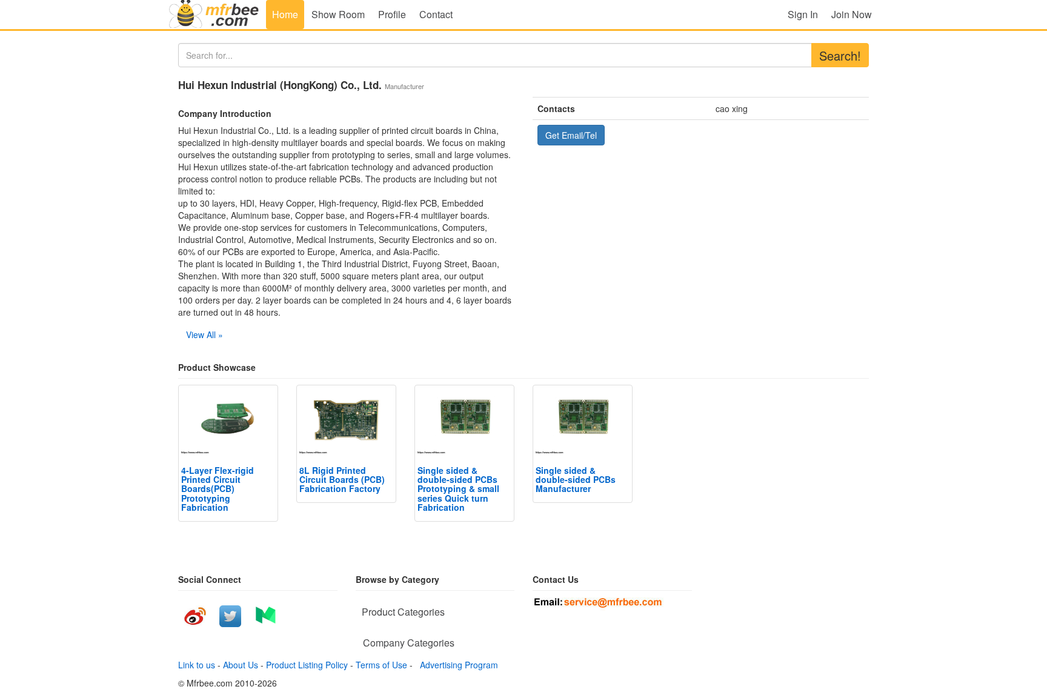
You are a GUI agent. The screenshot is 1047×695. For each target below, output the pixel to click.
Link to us (196, 665)
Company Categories (408, 643)
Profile (392, 14)
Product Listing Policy (307, 665)
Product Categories (403, 612)
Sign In (803, 14)
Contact (436, 14)
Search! (840, 55)
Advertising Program (456, 665)
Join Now (851, 14)
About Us (240, 665)
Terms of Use (381, 665)
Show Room (338, 14)
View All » (204, 334)
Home (285, 14)
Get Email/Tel (571, 135)
